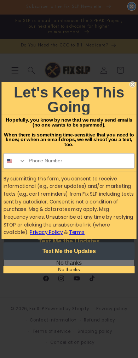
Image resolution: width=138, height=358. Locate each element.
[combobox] (14, 160)
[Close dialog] (133, 84)
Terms (77, 232)
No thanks (69, 269)
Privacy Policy (46, 232)
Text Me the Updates (69, 251)
